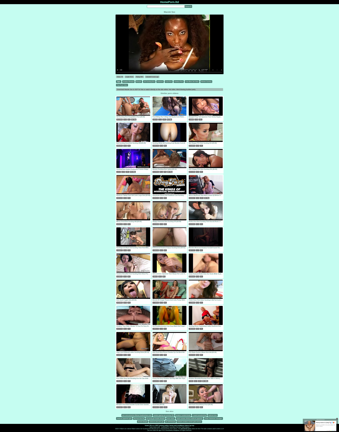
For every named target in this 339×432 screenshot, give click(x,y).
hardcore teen (212, 415)
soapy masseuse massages (213, 418)
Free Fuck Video (122, 85)
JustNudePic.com (166, 427)
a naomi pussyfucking (199, 415)
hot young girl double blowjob (155, 418)
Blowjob (138, 81)
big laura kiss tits (139, 418)
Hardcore (160, 81)
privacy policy (164, 425)
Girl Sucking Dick (149, 81)
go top (192, 425)
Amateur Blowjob (128, 81)
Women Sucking (206, 81)
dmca (187, 425)
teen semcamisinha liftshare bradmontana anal (136, 415)
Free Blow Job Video (192, 81)
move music (170, 418)
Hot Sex (178, 427)
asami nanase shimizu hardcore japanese (189, 418)
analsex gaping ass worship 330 (164, 415)
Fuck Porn (168, 81)
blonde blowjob (142, 421)
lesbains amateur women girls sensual (189, 421)
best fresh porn (186, 428)
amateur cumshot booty (183, 415)
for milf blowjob (170, 421)
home (147, 425)
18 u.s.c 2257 (154, 425)
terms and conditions (177, 425)
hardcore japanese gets (124, 418)
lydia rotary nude (155, 427)
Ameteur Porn (178, 81)
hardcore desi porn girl (157, 421)
